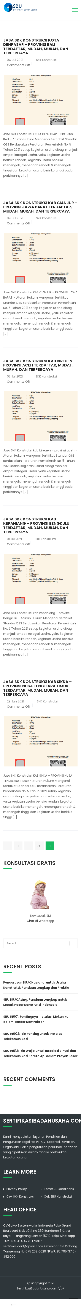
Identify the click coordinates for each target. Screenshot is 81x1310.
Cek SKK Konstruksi (20, 1196)
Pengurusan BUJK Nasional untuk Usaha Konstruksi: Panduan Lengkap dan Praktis (36, 985)
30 (39, 846)
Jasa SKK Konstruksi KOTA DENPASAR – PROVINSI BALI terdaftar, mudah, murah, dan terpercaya (35, 46)
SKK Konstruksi (46, 60)
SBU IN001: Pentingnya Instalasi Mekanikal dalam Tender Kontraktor (36, 1019)
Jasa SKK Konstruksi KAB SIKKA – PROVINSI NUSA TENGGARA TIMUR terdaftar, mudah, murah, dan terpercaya (37, 688)
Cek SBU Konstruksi (58, 1196)
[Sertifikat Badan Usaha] (22, 7)
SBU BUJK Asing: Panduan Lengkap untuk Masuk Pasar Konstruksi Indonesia (35, 1002)
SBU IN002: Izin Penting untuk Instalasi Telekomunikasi (33, 1036)
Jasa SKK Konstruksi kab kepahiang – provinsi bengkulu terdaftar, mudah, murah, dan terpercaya (36, 525)
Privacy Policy (16, 1189)
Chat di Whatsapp (40, 921)
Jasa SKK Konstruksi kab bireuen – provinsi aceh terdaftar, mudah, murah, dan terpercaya (39, 365)
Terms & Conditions (59, 1189)
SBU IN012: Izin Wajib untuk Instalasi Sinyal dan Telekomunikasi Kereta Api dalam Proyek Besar (40, 1053)
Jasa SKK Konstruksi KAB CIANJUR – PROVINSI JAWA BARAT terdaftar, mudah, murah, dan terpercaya (40, 207)
